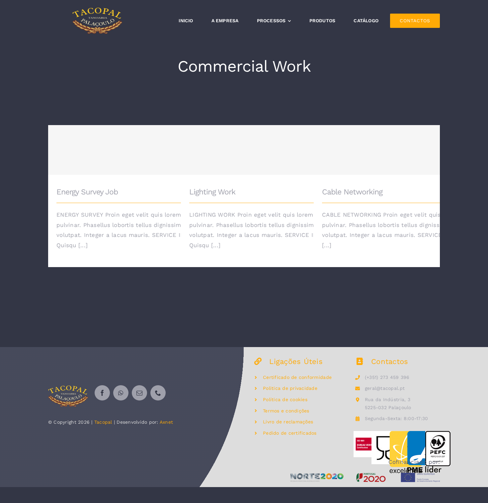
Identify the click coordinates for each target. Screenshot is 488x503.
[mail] (139, 392)
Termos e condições (286, 410)
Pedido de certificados (290, 433)
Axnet (166, 422)
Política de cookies (285, 399)
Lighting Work (277, 145)
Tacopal (103, 422)
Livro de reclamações (288, 421)
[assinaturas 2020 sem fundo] (365, 475)
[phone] (158, 392)
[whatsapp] (120, 392)
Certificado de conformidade (297, 377)
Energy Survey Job (144, 145)
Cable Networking (410, 145)
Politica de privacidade (290, 388)
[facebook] (102, 392)
